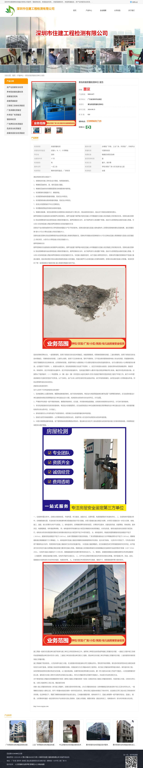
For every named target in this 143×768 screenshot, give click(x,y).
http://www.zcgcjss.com (41, 706)
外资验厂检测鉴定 (14, 115)
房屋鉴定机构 (12, 96)
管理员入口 (34, 764)
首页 (74, 10)
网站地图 (41, 764)
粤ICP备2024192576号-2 (30, 757)
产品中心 (89, 10)
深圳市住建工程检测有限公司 (49, 757)
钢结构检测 (11, 119)
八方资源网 (19, 764)
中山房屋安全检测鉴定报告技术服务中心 (25, 745)
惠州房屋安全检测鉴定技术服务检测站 (51, 745)
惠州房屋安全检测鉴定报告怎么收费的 (77, 745)
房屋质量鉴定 (12, 101)
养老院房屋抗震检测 (15, 92)
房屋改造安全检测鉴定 (16, 133)
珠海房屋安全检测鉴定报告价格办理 (103, 745)
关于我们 (131, 10)
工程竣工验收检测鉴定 (16, 106)
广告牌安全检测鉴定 (15, 124)
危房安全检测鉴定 (14, 128)
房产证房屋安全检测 (15, 87)
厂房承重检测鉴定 (14, 110)
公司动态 (117, 10)
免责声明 (26, 764)
